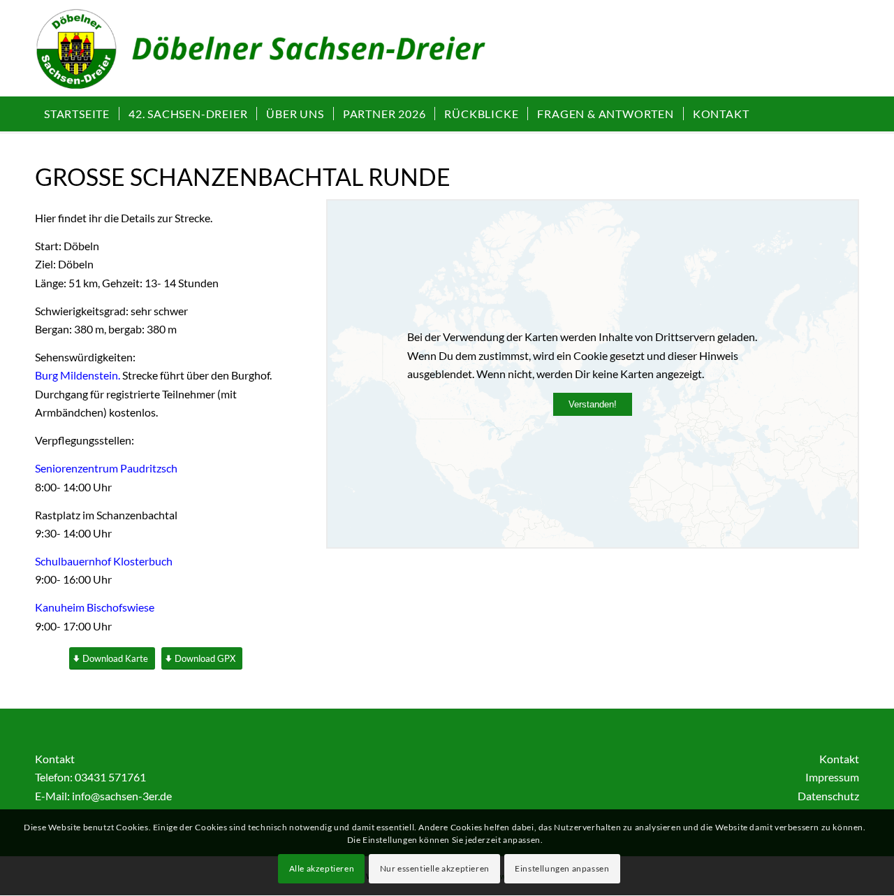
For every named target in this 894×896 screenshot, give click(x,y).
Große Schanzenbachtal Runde (242, 176)
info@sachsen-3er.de (122, 795)
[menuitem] (77, 113)
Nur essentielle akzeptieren (435, 868)
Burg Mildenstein (76, 375)
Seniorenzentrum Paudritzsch (106, 468)
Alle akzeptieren (322, 868)
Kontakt (839, 758)
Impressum (832, 776)
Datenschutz (828, 795)
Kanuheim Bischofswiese (94, 607)
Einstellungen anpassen (562, 868)
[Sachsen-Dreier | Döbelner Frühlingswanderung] (277, 55)
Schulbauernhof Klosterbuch (104, 561)
